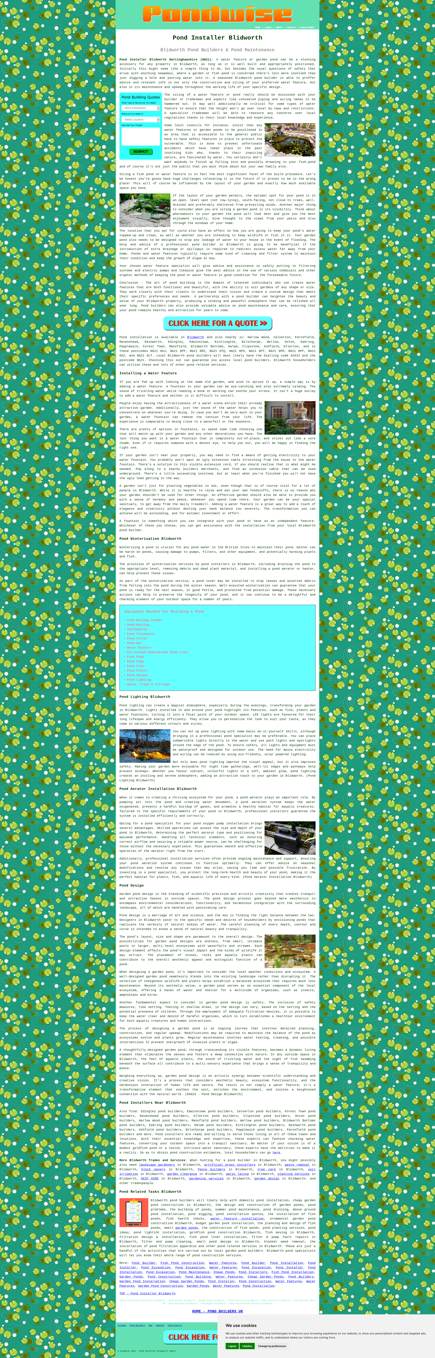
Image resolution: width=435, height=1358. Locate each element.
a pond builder (237, 1160)
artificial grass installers (230, 1165)
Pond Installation (286, 1263)
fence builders (211, 1169)
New (150, 1325)
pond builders (199, 355)
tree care (266, 1169)
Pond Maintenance (194, 1272)
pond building (182, 282)
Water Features (223, 1263)
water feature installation (237, 1218)
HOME (257, 27)
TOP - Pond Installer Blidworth (147, 1293)
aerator (157, 851)
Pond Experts (175, 1325)
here (276, 1152)
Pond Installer (289, 1267)
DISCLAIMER (307, 27)
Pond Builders (301, 1277)
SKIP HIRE (150, 1178)
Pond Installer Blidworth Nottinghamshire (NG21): (166, 59)
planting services (294, 1174)
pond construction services (216, 1255)
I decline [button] (247, 1346)
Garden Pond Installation (142, 1281)
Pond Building (198, 1277)
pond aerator (251, 797)
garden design (266, 1178)
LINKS (268, 27)
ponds (301, 920)
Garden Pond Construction (160, 1286)
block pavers (153, 1169)
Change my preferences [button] (272, 1346)
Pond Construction (164, 1277)
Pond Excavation (155, 1267)
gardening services (206, 1178)
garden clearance (182, 1174)
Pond (123, 337)
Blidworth (195, 337)
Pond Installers (253, 1272)
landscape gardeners (157, 1165)
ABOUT (279, 27)
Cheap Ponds (224, 1272)
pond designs (181, 941)
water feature (156, 266)
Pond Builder (143, 1263)
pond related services (237, 1246)
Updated (160, 1325)
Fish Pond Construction (182, 1263)
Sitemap (122, 1325)
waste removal (297, 1165)
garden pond (217, 1002)
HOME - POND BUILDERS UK (217, 1311)
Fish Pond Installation (293, 1272)
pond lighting (212, 762)
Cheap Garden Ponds (266, 1277)
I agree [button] (232, 1346)
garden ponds (186, 1228)
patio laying (237, 1174)
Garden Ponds (131, 1277)
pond (300, 195)
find (133, 1111)
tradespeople (142, 1183)
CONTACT (291, 27)
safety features (203, 139)
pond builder (247, 296)
